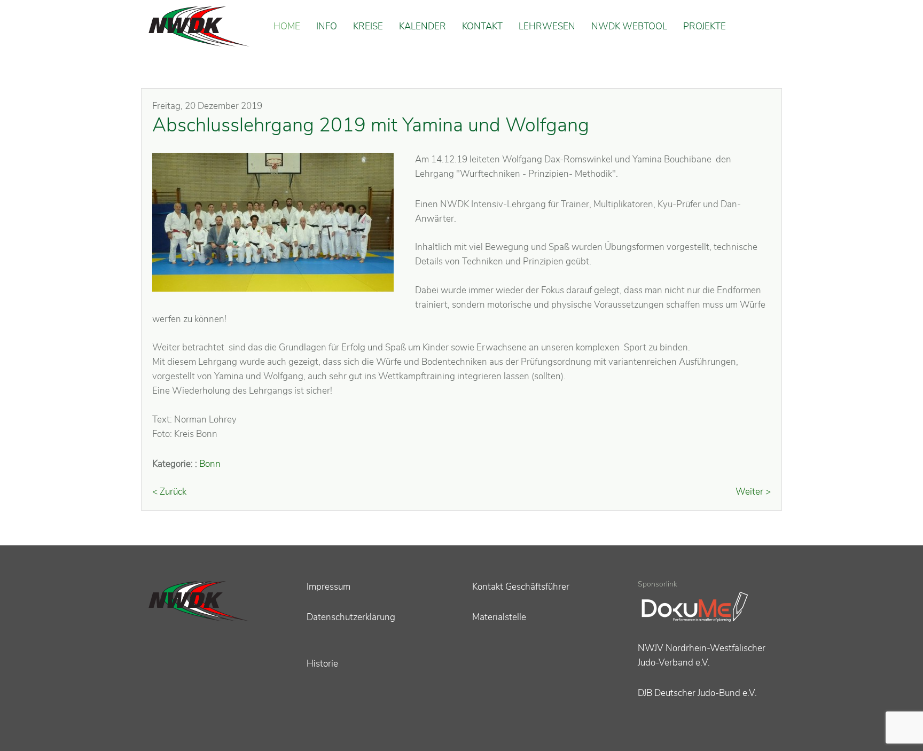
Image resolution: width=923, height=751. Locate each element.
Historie (322, 664)
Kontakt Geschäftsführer (520, 587)
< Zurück (169, 492)
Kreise (368, 26)
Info (326, 26)
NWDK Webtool (629, 26)
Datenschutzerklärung (351, 617)
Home (286, 26)
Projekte (704, 26)
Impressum (328, 587)
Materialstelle (499, 617)
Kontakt (482, 26)
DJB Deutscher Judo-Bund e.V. (697, 693)
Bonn (210, 464)
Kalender (422, 26)
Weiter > (753, 492)
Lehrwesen (547, 26)
